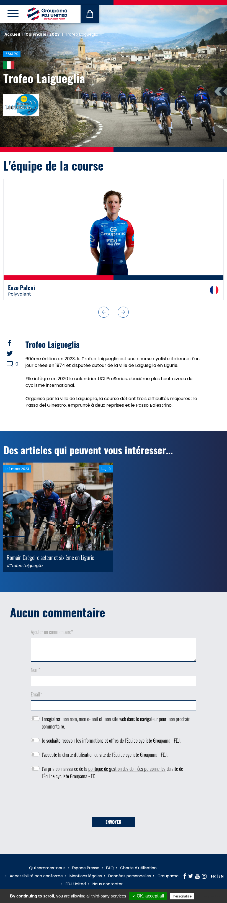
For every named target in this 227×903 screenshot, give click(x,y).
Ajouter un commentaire (52, 631)
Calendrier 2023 (42, 34)
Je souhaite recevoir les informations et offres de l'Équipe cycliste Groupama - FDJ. (111, 740)
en (221, 876)
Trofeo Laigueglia (44, 78)
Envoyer (113, 822)
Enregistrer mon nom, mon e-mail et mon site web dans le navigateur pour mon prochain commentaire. (116, 722)
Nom (35, 669)
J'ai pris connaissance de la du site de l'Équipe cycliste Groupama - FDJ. (112, 772)
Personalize (182, 896)
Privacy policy (209, 896)
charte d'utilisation (77, 754)
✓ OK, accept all (148, 896)
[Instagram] (204, 876)
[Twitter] (190, 876)
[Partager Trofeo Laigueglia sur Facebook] (15, 343)
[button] (103, 312)
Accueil (12, 34)
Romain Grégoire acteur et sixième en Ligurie (50, 557)
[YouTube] (197, 876)
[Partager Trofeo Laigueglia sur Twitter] (15, 353)
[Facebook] (184, 876)
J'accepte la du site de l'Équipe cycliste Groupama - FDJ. (104, 754)
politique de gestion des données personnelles (127, 768)
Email (36, 694)
